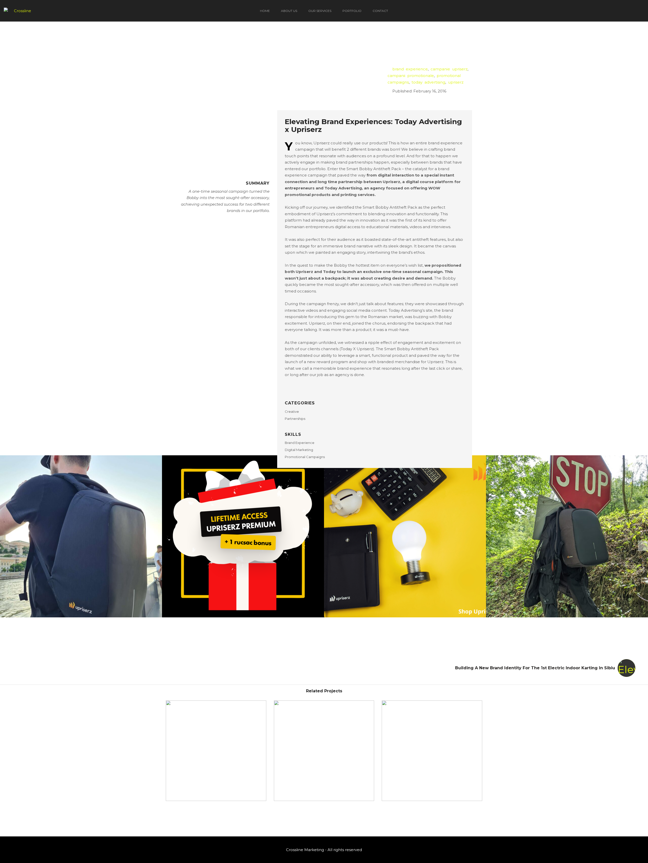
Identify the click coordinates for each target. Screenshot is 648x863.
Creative (292, 411)
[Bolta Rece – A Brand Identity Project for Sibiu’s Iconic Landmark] (216, 750)
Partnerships (295, 419)
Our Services (319, 11)
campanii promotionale (411, 75)
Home (265, 11)
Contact (380, 11)
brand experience (410, 69)
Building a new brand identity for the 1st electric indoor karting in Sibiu (535, 667)
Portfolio (351, 11)
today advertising (428, 82)
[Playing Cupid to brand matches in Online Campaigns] (324, 750)
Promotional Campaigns (305, 457)
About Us (289, 11)
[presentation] (643, 546)
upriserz (455, 82)
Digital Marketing (299, 450)
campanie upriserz (449, 69)
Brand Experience (299, 443)
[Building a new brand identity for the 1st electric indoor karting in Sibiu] (432, 750)
